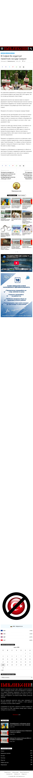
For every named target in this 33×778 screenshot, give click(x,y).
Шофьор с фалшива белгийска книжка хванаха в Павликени (16, 247)
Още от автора (21, 195)
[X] (9, 66)
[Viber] (5, 66)
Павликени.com (11, 61)
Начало (2, 51)
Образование (4, 764)
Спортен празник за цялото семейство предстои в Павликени (16, 233)
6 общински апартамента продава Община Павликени (5, 219)
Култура (12, 53)
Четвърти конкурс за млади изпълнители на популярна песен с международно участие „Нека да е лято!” (8, 175)
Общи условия (15, 772)
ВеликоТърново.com (24, 772)
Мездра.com (24, 774)
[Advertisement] (16, 23)
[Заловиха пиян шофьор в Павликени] (27, 242)
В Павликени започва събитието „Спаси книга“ (26, 233)
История (11, 51)
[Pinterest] (12, 66)
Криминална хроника (5, 753)
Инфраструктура (5, 762)
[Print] (23, 66)
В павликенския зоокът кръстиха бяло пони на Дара (16, 219)
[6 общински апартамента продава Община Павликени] (6, 214)
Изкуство (3, 760)
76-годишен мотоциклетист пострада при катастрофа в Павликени (27, 175)
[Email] (19, 66)
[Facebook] (2, 66)
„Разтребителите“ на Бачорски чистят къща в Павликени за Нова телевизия (5, 207)
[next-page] (17, 252)
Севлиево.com (17, 774)
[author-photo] (16, 186)
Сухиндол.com (9, 774)
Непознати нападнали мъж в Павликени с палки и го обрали (16, 206)
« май (2, 670)
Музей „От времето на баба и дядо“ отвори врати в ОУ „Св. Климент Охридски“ (5, 248)
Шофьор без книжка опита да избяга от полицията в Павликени (26, 207)
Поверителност (7, 772)
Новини (6, 51)
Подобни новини (12, 195)
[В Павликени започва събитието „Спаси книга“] (27, 228)
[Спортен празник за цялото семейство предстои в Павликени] (16, 228)
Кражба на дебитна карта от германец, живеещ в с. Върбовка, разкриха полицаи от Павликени (6, 234)
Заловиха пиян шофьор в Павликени (26, 247)
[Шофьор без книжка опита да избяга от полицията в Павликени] (27, 201)
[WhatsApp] (16, 66)
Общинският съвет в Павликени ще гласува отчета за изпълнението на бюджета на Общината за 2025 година (27, 221)
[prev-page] (15, 252)
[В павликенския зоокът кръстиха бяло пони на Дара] (16, 214)
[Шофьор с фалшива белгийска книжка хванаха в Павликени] (16, 242)
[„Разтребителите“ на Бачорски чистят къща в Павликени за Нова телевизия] (6, 201)
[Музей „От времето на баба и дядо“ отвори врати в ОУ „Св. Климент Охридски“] (6, 242)
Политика (3, 757)
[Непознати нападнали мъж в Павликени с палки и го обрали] (16, 201)
